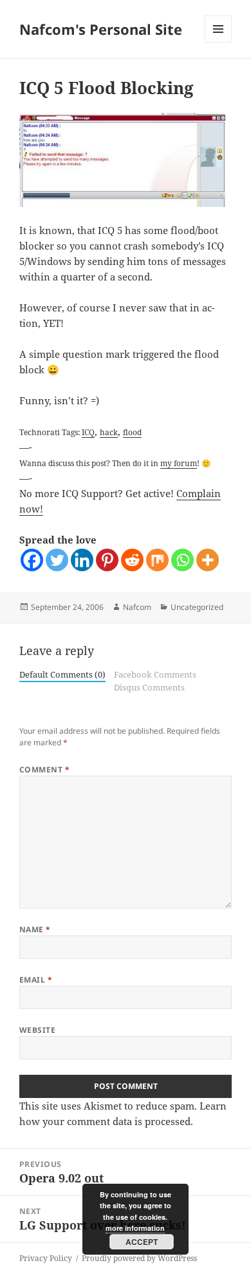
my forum (178, 463)
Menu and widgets (218, 42)
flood (132, 432)
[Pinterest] (107, 560)
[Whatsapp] (182, 560)
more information (135, 1228)
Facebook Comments (155, 674)
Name (35, 929)
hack (109, 432)
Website (37, 1029)
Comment (44, 769)
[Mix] (157, 560)
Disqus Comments (149, 687)
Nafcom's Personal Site (100, 29)
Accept (142, 1242)
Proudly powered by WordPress (139, 1258)
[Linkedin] (82, 560)
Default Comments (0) (62, 674)
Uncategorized (197, 607)
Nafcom (137, 607)
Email (35, 979)
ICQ (88, 432)
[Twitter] (57, 560)
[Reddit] (132, 560)
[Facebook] (32, 560)
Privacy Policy (45, 1258)
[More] (207, 560)
